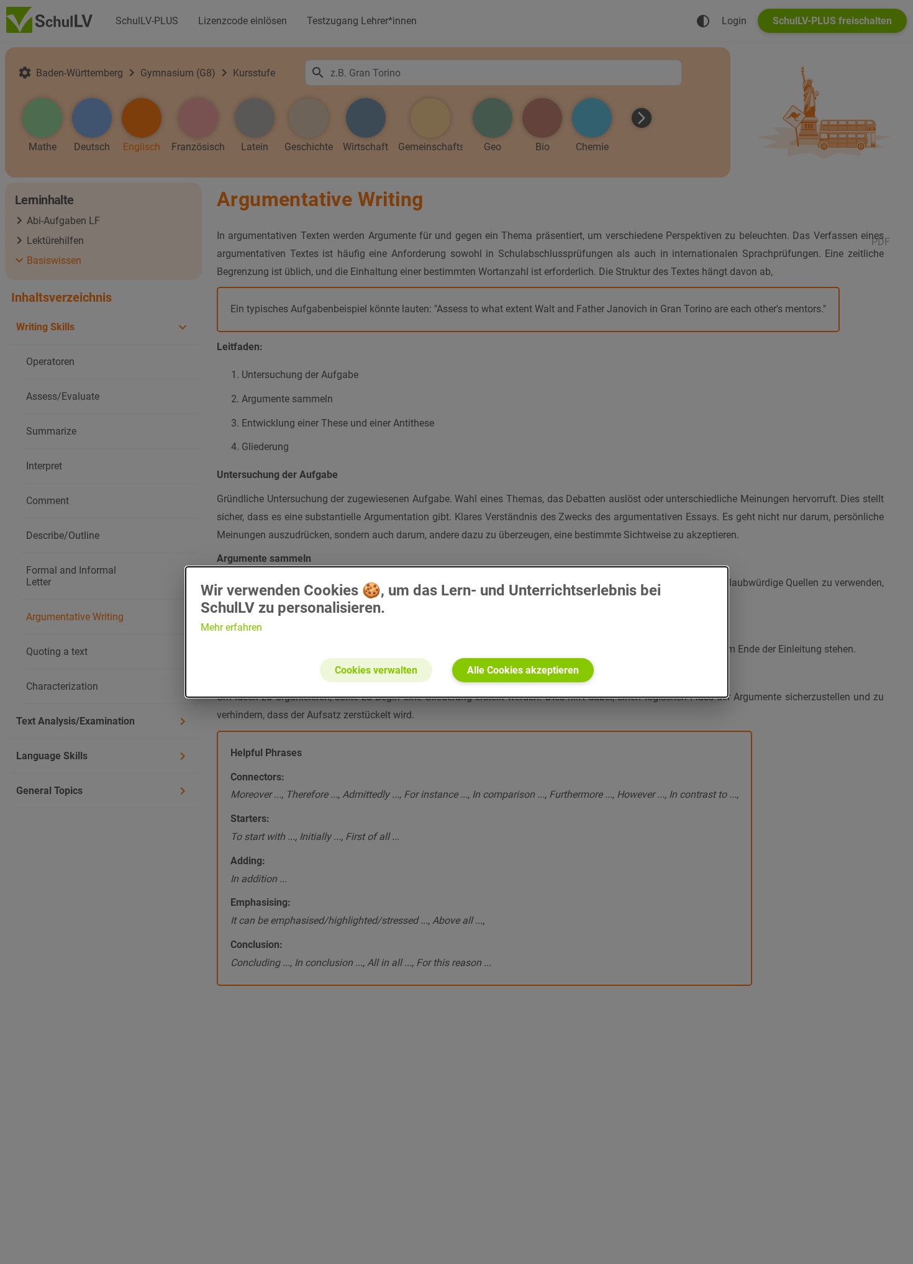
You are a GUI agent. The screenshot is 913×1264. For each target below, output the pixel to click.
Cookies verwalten (376, 670)
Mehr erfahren (231, 627)
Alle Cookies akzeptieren (523, 670)
